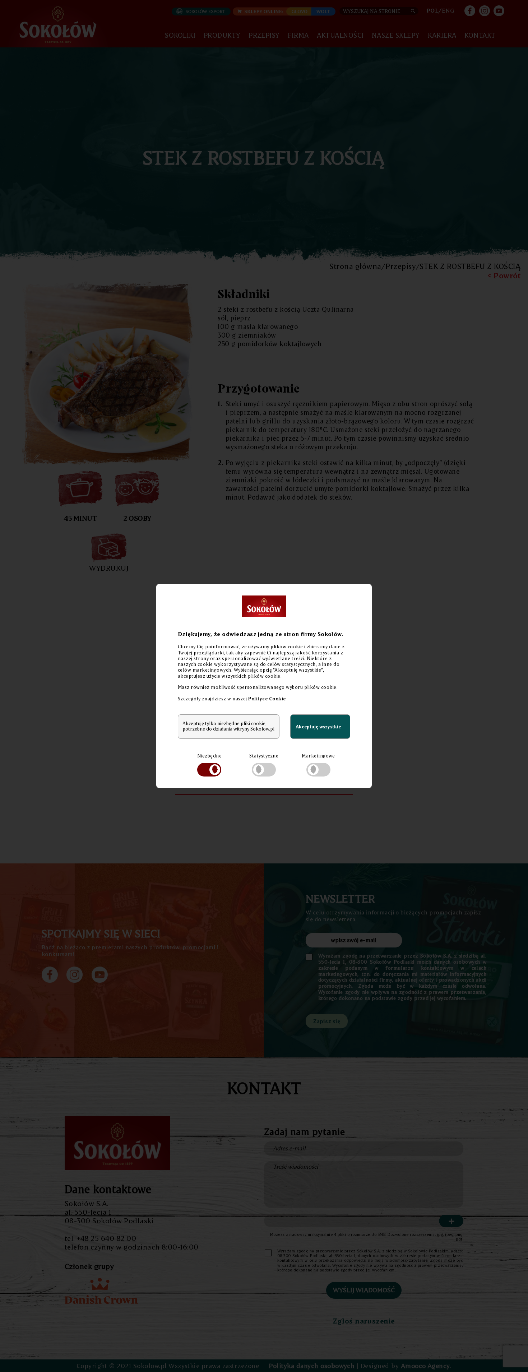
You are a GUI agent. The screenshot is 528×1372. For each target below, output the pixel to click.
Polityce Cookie (267, 698)
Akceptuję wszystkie (318, 726)
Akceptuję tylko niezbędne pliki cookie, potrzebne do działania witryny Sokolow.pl (228, 726)
